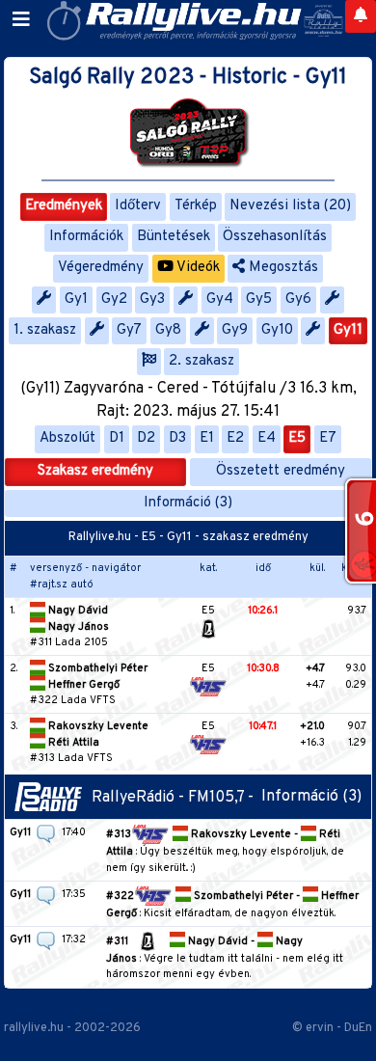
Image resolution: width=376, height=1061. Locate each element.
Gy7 (129, 330)
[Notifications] (360, 16)
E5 (297, 438)
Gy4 (219, 299)
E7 (327, 438)
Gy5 (259, 299)
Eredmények (63, 206)
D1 (116, 438)
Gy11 (348, 330)
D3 (177, 438)
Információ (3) (188, 503)
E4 (266, 438)
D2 (146, 438)
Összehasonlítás (275, 237)
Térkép (196, 206)
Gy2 (114, 299)
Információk (86, 237)
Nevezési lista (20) (290, 206)
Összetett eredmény (280, 471)
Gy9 (235, 330)
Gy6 (298, 299)
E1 (207, 438)
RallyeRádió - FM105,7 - (176, 797)
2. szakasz (201, 361)
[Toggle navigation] (21, 20)
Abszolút (67, 438)
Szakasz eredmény (95, 471)
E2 (235, 438)
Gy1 (76, 299)
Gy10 (277, 330)
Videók (197, 267)
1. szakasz (44, 330)
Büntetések (173, 237)
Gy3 (152, 299)
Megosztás (281, 267)
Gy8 (168, 330)
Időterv (138, 206)
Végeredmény (101, 267)
